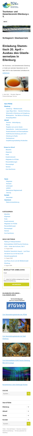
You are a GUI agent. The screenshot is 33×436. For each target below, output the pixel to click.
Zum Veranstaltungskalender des (15, 314)
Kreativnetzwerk (10, 157)
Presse (8, 125)
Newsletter (9, 197)
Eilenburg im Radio (12, 136)
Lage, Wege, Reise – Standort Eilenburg (18, 111)
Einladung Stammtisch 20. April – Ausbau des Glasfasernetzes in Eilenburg (16, 53)
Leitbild (8, 188)
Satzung (8, 192)
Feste (7, 154)
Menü (5, 21)
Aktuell (6, 120)
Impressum (7, 200)
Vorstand (8, 183)
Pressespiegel (10, 164)
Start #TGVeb (8, 104)
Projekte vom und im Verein (14, 127)
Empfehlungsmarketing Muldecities (17, 140)
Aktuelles (13, 94)
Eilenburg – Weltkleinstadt (14, 108)
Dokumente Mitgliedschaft (14, 190)
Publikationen (10, 138)
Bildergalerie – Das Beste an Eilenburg (17, 115)
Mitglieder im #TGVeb (12, 159)
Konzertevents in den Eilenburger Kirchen (15, 384)
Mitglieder (9, 181)
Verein (6, 179)
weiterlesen (6, 73)
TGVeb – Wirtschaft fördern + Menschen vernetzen (14, 429)
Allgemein (18, 94)
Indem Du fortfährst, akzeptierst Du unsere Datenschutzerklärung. (16, 280)
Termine (15, 96)
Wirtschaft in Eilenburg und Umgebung (18, 113)
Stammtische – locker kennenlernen (17, 129)
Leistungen (9, 186)
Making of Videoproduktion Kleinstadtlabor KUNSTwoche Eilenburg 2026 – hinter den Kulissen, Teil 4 (16, 244)
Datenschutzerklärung (12, 202)
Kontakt (6, 195)
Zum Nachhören (10, 169)
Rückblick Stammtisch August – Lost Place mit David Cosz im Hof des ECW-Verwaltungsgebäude (17, 253)
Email (5, 273)
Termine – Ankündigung (13, 122)
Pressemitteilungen (7, 96)
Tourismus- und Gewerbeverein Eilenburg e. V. (16, 14)
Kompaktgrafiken (11, 117)
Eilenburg (7, 106)
